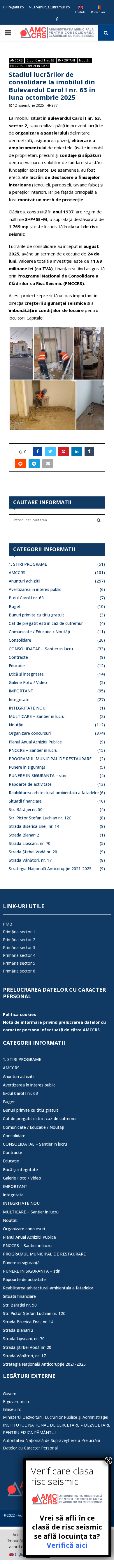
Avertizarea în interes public (35, 589)
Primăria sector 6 (19, 971)
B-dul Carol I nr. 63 (40, 60)
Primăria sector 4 (19, 955)
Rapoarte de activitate (30, 784)
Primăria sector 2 (19, 939)
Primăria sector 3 (19, 947)
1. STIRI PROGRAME (28, 564)
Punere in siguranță (27, 767)
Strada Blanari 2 (24, 835)
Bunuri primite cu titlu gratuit (36, 615)
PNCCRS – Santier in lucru (33, 750)
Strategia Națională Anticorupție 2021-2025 (50, 868)
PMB (7, 924)
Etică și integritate (26, 674)
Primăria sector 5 (19, 963)
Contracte (18, 657)
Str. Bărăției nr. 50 (26, 809)
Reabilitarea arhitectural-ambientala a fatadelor (54, 792)
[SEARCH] (98, 520)
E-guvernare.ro (17, 1401)
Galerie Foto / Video (28, 682)
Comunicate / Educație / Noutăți (39, 631)
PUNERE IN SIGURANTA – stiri (37, 775)
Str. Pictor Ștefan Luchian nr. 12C (40, 818)
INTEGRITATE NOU (27, 708)
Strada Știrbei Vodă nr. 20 (33, 851)
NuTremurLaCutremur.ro (49, 7)
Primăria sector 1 (19, 932)
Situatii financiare (25, 801)
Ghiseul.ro (12, 1409)
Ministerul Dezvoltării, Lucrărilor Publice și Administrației (55, 1417)
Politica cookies (19, 1014)
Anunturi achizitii (24, 581)
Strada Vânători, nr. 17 (30, 860)
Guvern (9, 1393)
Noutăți (84, 60)
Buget (15, 606)
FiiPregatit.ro (13, 7)
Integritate (19, 699)
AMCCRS (16, 60)
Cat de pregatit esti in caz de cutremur (46, 623)
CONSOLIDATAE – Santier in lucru (41, 649)
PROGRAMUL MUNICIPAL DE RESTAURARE (50, 758)
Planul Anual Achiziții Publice (35, 742)
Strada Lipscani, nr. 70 (29, 843)
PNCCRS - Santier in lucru (29, 66)
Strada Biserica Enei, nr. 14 (34, 826)
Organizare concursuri (30, 733)
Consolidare (20, 640)
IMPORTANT (66, 60)
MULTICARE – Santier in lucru (36, 716)
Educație (17, 665)
